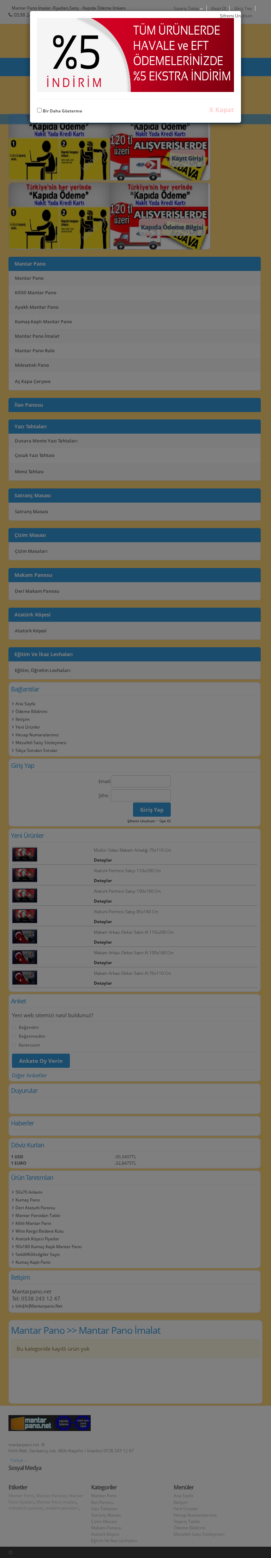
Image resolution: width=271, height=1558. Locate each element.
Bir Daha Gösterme (62, 111)
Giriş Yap (243, 8)
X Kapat (221, 109)
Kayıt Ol (218, 8)
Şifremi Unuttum (236, 15)
